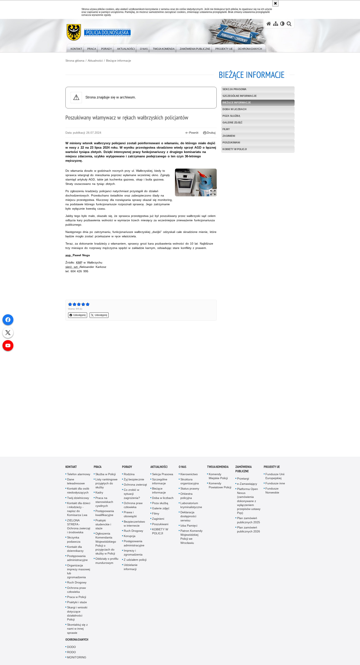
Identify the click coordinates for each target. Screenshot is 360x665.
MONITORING (76, 658)
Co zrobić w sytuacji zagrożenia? (132, 495)
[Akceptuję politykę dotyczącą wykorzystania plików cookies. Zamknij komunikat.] (275, 3)
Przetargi (243, 479)
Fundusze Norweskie (272, 491)
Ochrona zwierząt (135, 485)
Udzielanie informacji (131, 568)
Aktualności (95, 60)
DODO (71, 648)
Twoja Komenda (218, 468)
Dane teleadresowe (76, 482)
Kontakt (71, 468)
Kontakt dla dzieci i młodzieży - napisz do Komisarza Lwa (78, 510)
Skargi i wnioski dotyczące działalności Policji (77, 614)
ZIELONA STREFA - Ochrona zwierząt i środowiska (78, 527)
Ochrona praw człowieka (76, 590)
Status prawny (189, 489)
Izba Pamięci (188, 526)
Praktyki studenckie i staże (103, 525)
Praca (97, 468)
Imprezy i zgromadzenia (133, 553)
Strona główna (74, 60)
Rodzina (129, 475)
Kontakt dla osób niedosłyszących (78, 491)
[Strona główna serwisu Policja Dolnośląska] (268, 23)
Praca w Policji (76, 598)
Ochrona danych (76, 640)
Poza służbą (231, 115)
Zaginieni (228, 135)
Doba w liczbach (234, 109)
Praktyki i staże (77, 603)
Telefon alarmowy (78, 475)
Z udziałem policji (135, 561)
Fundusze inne (275, 484)
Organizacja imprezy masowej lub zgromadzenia (78, 572)
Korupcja (129, 537)
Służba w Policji (105, 475)
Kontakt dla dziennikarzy (75, 549)
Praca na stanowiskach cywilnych (104, 502)
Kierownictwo (189, 475)
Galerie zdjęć (232, 122)
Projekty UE (272, 468)
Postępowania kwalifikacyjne (104, 514)
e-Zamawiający (247, 484)
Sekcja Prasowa (234, 89)
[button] (289, 23)
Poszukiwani (231, 142)
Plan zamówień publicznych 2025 (248, 521)
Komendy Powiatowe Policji (220, 486)
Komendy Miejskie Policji (218, 477)
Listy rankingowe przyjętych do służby (106, 484)
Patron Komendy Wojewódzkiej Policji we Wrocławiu (191, 538)
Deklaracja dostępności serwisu (188, 517)
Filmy (226, 129)
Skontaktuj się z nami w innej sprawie (77, 629)
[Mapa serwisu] (275, 23)
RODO (71, 653)
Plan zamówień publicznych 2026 (248, 530)
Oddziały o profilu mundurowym (106, 562)
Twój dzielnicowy (78, 499)
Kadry (99, 493)
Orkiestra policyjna (186, 497)
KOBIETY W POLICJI (234, 149)
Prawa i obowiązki (130, 515)
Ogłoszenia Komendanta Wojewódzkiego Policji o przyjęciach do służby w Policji (105, 544)
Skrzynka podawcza (73, 540)
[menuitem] (76, 48)
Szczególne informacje (239, 95)
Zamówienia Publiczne (243, 470)
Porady (127, 468)
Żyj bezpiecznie (134, 480)
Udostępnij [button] (79, 315)
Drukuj (211, 132)
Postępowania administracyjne (77, 559)
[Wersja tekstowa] (282, 23)
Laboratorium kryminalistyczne (191, 506)
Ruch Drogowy (76, 583)
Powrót (193, 132)
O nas (182, 468)
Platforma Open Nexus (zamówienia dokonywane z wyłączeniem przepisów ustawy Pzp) (248, 502)
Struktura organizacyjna (189, 482)
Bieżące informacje (118, 60)
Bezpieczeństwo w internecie (134, 524)
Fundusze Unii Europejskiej (274, 477)
